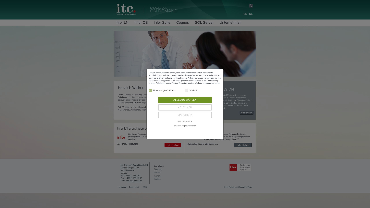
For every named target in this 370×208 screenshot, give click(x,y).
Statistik (193, 90)
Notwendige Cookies (164, 90)
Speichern (185, 115)
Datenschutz (190, 126)
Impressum (179, 126)
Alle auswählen (185, 100)
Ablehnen (185, 107)
